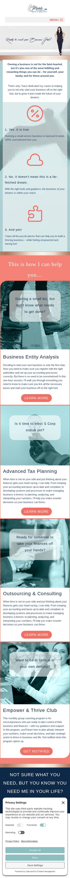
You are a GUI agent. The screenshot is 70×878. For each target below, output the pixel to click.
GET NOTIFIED (36, 751)
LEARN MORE (36, 398)
